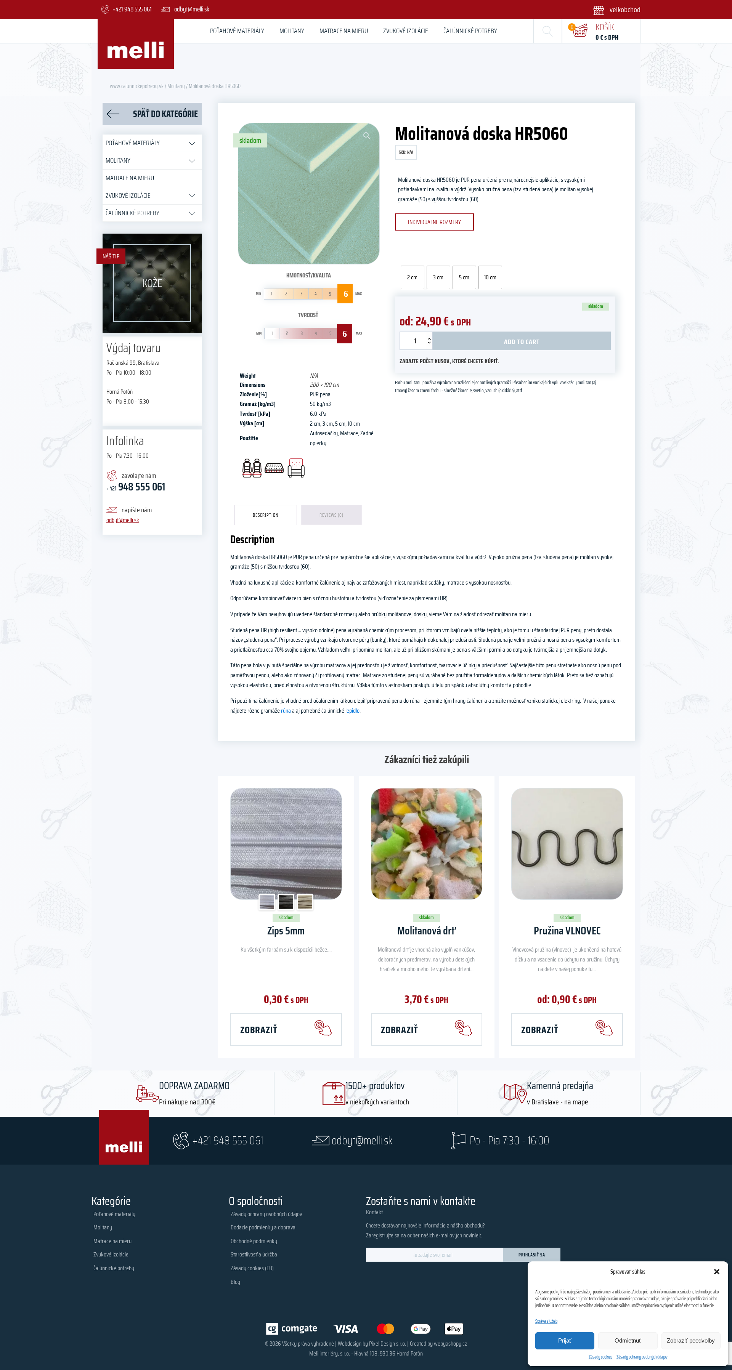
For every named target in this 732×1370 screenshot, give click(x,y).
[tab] (265, 515)
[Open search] (547, 31)
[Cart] (580, 31)
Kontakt (374, 1212)
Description (265, 515)
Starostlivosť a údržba (254, 1254)
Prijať (564, 1340)
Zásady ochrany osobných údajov (642, 1356)
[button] (717, 1271)
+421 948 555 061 (227, 1140)
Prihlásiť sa (531, 1254)
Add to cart (522, 341)
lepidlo (352, 710)
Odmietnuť (628, 1340)
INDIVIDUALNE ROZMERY (434, 222)
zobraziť (259, 1029)
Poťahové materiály (237, 31)
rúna (286, 710)
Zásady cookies (601, 1356)
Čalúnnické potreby (470, 31)
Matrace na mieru (343, 31)
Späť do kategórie (165, 114)
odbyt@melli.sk (122, 520)
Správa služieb (546, 1321)
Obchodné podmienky (254, 1241)
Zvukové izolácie (405, 31)
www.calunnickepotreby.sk (137, 86)
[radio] (412, 277)
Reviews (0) (331, 515)
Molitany (291, 31)
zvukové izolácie (128, 195)
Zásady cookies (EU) (252, 1268)
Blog (235, 1282)
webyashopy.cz (450, 1343)
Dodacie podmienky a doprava (263, 1227)
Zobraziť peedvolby (691, 1340)
